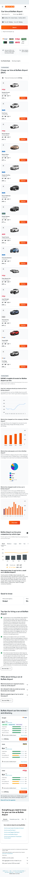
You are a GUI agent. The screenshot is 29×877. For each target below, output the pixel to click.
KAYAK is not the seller (8, 858)
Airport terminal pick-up (8, 31)
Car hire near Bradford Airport (11, 834)
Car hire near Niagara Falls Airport (11, 832)
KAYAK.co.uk (5, 870)
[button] (2, 6)
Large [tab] (15, 543)
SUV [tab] (20, 543)
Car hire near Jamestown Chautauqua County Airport (12, 837)
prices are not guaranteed (7, 853)
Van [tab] (24, 543)
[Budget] (25, 718)
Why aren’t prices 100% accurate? (11, 863)
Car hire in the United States (19, 870)
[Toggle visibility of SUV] (11, 475)
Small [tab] (3, 543)
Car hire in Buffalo (18, 872)
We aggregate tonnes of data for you (11, 860)
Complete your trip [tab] (14, 819)
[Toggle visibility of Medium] (12, 473)
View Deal (23, 98)
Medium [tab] (9, 543)
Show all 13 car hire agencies (8, 800)
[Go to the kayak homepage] (9, 7)
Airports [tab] (5, 819)
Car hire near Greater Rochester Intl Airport (14, 828)
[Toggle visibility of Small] (12, 482)
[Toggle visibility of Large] (12, 477)
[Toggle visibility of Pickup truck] (13, 480)
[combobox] (6, 14)
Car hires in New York (9, 872)
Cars (10, 870)
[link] (14, 522)
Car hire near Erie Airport (9, 830)
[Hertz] (25, 744)
